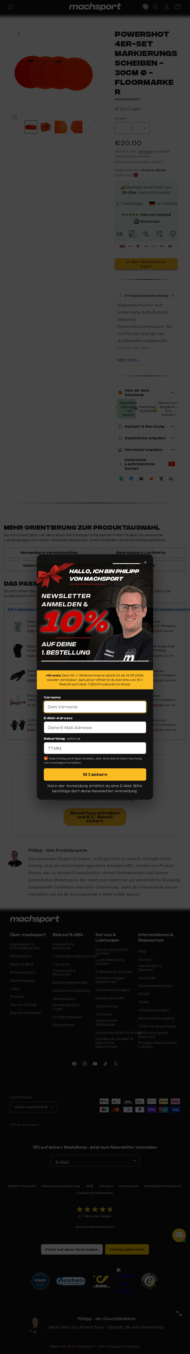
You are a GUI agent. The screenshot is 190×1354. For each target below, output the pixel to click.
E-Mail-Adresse (58, 718)
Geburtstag (54, 738)
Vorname (52, 697)
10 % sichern (95, 774)
